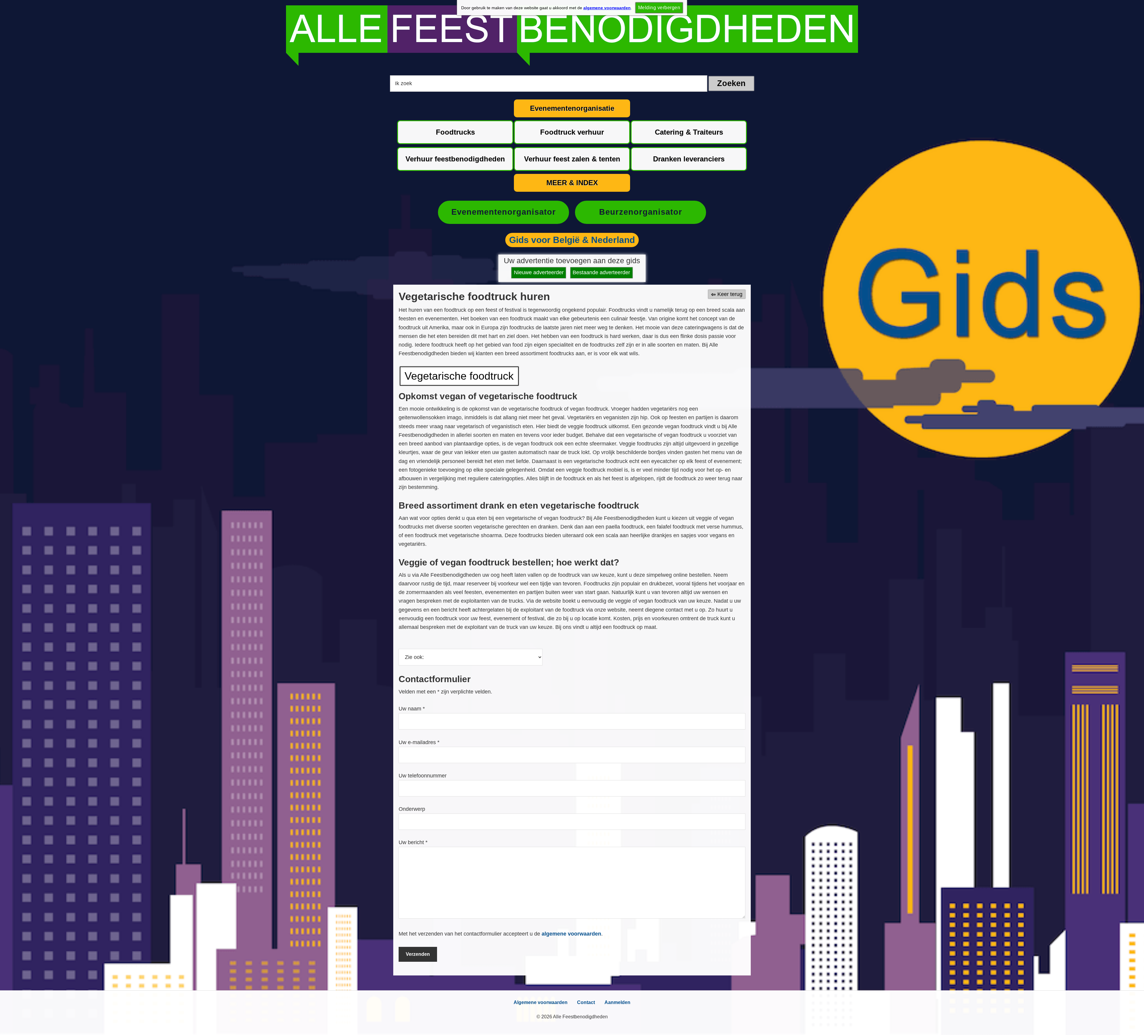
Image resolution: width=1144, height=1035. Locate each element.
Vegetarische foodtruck (459, 376)
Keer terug (729, 294)
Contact (586, 1002)
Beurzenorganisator (640, 212)
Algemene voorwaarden (541, 1002)
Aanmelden (617, 1002)
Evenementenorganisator (503, 212)
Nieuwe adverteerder (539, 272)
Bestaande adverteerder (601, 272)
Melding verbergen (659, 7)
